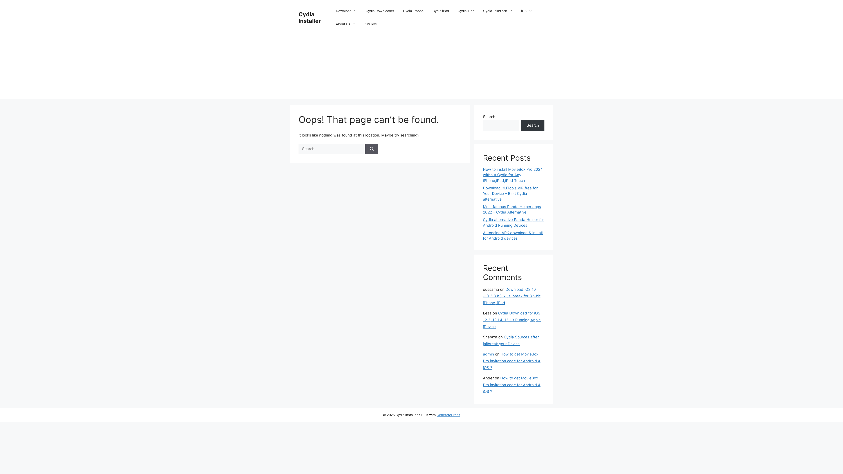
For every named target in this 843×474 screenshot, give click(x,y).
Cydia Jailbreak (495, 11)
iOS (524, 11)
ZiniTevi (370, 24)
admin (488, 354)
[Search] (371, 149)
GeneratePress (448, 415)
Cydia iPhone (413, 11)
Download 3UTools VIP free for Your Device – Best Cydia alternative (510, 193)
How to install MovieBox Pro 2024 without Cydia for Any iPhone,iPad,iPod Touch (513, 175)
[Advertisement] (421, 68)
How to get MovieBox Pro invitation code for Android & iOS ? (511, 361)
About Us (343, 24)
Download (343, 11)
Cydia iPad (440, 11)
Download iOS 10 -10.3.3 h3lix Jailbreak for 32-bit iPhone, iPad (511, 296)
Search (489, 117)
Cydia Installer (310, 17)
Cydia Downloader (380, 11)
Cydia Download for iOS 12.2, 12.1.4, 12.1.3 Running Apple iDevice (512, 320)
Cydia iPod (466, 11)
